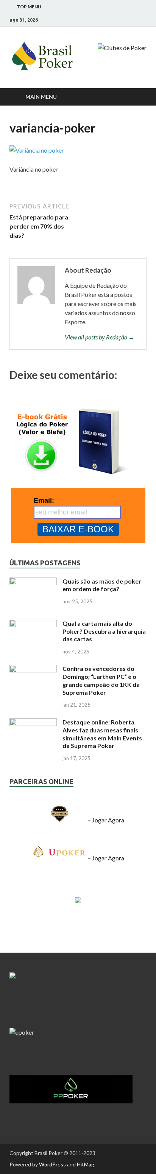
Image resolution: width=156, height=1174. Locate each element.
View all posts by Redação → (99, 337)
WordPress (52, 1164)
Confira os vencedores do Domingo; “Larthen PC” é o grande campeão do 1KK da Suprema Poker (101, 680)
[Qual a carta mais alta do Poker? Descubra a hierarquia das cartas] (33, 624)
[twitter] (144, 20)
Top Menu (29, 6)
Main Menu (41, 96)
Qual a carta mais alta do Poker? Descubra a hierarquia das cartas (104, 631)
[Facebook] (116, 20)
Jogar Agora (108, 820)
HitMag (85, 1164)
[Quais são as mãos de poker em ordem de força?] (33, 581)
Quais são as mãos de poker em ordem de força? (101, 585)
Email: (44, 500)
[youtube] (135, 20)
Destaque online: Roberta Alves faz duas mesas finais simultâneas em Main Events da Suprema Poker (102, 733)
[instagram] (125, 20)
